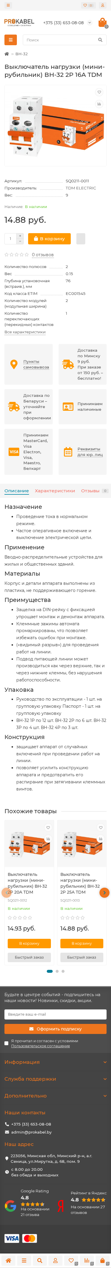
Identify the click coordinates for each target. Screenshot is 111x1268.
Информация (22, 1062)
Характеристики (55, 490)
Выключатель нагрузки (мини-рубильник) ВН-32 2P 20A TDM (27, 883)
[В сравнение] (99, 104)
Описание (16, 490)
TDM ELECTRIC (81, 188)
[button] (50, 971)
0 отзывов (43, 254)
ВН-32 (21, 53)
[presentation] (6, 893)
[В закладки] (99, 92)
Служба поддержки (30, 1079)
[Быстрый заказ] (80, 238)
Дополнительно (25, 1096)
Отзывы (93, 490)
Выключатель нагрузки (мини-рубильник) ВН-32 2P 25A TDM (80, 883)
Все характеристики (25, 331)
